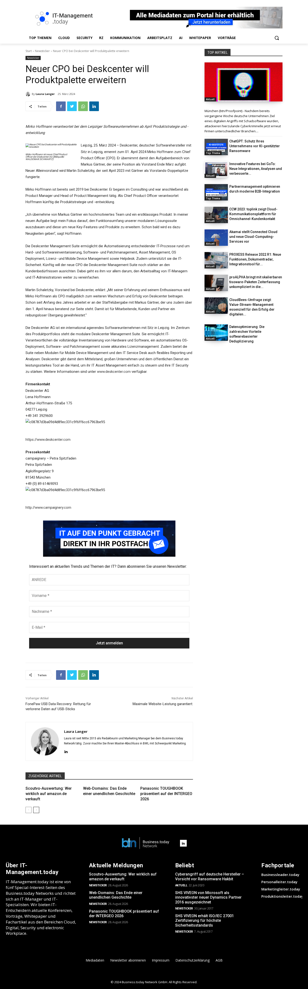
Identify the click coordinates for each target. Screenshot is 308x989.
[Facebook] (61, 106)
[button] (276, 38)
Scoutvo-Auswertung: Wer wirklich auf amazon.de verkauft (49, 794)
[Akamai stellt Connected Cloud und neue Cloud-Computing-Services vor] (216, 237)
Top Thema (213, 153)
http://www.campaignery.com (48, 507)
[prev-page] (29, 810)
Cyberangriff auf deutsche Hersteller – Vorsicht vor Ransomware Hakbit (209, 876)
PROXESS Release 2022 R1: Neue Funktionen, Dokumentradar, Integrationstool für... (255, 259)
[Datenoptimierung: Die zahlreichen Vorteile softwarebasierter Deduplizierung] (216, 332)
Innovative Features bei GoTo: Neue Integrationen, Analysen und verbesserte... (255, 168)
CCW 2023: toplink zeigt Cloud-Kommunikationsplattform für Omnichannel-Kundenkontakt (253, 214)
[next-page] (36, 810)
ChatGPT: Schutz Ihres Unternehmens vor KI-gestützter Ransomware (254, 146)
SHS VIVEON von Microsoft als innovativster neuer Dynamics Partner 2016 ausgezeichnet (208, 897)
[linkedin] (66, 751)
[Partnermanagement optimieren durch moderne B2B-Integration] (216, 192)
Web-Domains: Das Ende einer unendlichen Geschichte (115, 895)
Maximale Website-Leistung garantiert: (163, 704)
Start (29, 51)
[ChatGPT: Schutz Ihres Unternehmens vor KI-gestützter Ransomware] (216, 147)
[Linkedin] (94, 106)
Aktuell (210, 99)
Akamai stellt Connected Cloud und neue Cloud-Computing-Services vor (253, 236)
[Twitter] (72, 106)
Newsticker (42, 51)
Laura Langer (45, 94)
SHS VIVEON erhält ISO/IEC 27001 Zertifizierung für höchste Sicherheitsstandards (204, 920)
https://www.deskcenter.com (48, 439)
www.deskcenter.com (114, 371)
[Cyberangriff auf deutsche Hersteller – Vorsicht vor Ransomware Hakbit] (243, 81)
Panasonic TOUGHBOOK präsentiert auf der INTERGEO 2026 (166, 794)
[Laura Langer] (29, 94)
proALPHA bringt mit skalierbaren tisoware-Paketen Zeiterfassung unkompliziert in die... (255, 282)
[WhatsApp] (83, 106)
